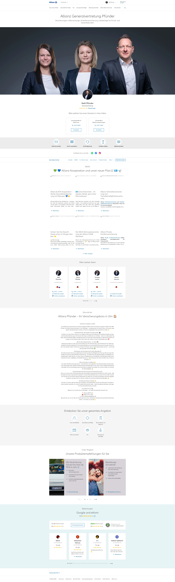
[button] (87, 94)
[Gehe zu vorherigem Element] (79, 300)
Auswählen (76, 130)
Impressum (61, 579)
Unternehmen (97, 579)
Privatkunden (63, 2)
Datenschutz (68, 579)
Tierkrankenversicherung (110, 202)
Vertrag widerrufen (53, 573)
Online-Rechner (106, 579)
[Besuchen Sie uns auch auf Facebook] (96, 153)
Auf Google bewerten (77, 525)
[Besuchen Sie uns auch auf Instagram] (100, 153)
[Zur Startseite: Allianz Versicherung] (53, 2)
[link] (87, 143)
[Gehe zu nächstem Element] (96, 300)
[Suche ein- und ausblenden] (125, 8)
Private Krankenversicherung (112, 237)
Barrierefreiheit (76, 579)
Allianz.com (114, 579)
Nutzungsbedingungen (87, 579)
